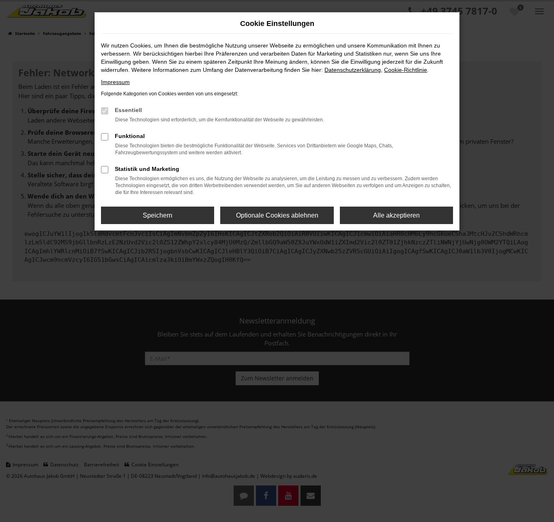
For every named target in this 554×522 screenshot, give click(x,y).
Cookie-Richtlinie (405, 70)
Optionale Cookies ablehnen (277, 215)
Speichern (157, 215)
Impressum (115, 82)
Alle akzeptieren (396, 215)
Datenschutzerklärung (352, 70)
